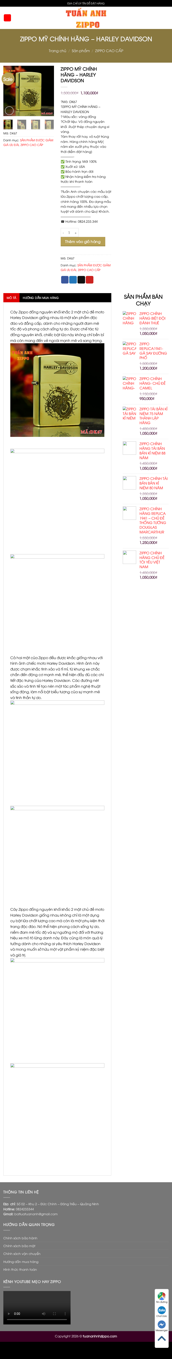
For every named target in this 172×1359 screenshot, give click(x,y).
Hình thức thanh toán (20, 1269)
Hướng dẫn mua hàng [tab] (41, 298)
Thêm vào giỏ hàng (83, 241)
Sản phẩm (81, 50)
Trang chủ (57, 50)
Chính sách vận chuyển (22, 1253)
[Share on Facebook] (65, 280)
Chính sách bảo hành (20, 1238)
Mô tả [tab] (11, 298)
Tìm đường (162, 1301)
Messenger (162, 1330)
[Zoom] (9, 110)
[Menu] (7, 18)
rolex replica (72, 1350)
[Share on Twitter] (73, 280)
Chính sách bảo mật (19, 1246)
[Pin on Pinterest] (89, 280)
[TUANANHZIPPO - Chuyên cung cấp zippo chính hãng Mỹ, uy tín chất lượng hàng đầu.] (86, 18)
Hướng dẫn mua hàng (20, 1261)
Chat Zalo (161, 1315)
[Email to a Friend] (81, 280)
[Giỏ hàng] (166, 18)
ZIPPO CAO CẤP (109, 50)
